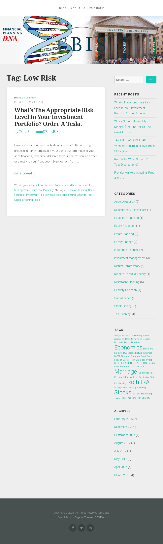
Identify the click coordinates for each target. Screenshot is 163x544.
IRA (133, 366)
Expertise (147, 353)
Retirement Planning (42, 190)
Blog (63, 8)
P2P (139, 373)
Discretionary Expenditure (62, 185)
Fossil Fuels (146, 356)
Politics (145, 373)
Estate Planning (124, 234)
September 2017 (124, 435)
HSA (145, 363)
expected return (135, 353)
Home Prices (136, 363)
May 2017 (120, 459)
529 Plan (125, 335)
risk (147, 377)
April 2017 (120, 467)
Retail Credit (139, 377)
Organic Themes (84, 517)
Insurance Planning (126, 250)
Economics (128, 347)
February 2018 (123, 419)
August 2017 (122, 443)
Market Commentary (127, 266)
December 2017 (124, 427)
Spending (141, 387)
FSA (133, 360)
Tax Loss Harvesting (142, 393)
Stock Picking (123, 306)
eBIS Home (96, 8)
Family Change (123, 242)
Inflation (152, 363)
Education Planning (126, 218)
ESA (125, 353)
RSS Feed (100, 517)
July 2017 (120, 451)
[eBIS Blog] (81, 40)
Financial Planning (76, 190)
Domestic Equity (122, 342)
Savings (81, 194)
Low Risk (50, 194)
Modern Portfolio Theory (130, 274)
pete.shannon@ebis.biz (38, 132)
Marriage (125, 371)
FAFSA (117, 356)
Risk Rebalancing (66, 194)
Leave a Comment (26, 97)
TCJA (117, 398)
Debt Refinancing (133, 339)
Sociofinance (122, 298)
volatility (146, 398)
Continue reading (25, 173)
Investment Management (129, 258)
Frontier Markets (122, 360)
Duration (135, 342)
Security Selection (125, 290)
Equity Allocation (124, 226)
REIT (152, 373)
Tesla (37, 199)
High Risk (19, 194)
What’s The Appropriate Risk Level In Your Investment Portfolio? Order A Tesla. (54, 117)
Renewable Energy (123, 377)
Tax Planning (122, 314)
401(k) (117, 335)
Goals (91, 190)
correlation (119, 339)
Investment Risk (35, 194)
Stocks (122, 392)
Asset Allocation (38, 185)
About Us (78, 8)
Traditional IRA (133, 398)
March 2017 (122, 475)
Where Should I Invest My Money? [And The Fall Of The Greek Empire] (132, 127)
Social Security (129, 387)
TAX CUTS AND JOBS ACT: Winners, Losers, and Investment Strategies (134, 146)
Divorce (146, 339)
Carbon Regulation (140, 335)
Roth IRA (138, 382)
